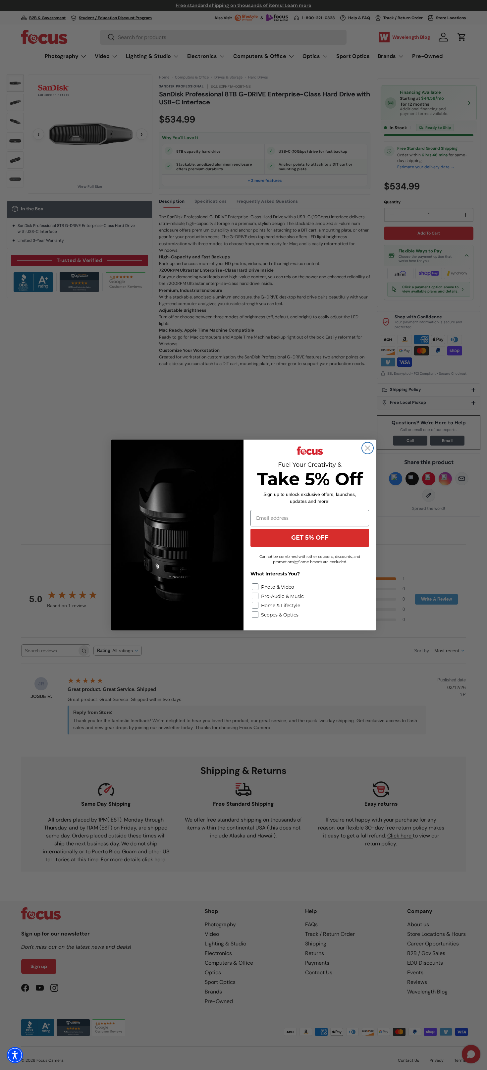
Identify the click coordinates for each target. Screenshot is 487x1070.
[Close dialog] (367, 448)
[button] (15, 1055)
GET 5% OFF (310, 537)
